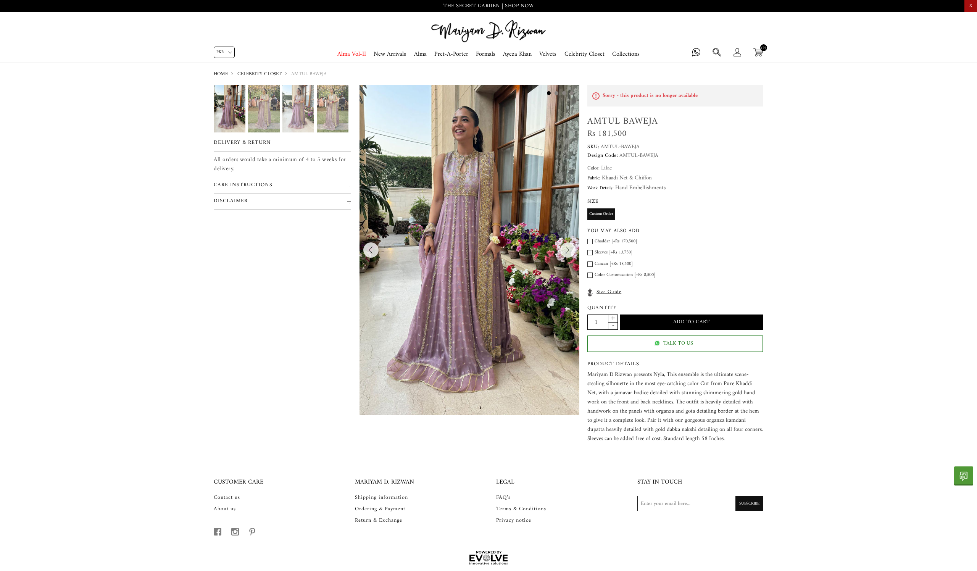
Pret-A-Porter (451, 54)
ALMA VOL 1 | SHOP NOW (489, 6)
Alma (420, 54)
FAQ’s (503, 498)
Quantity (602, 308)
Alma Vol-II (351, 54)
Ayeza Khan (517, 54)
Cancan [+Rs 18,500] (614, 264)
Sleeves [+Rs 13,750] (613, 252)
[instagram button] (235, 532)
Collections (626, 54)
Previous (371, 250)
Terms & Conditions (521, 509)
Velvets (547, 54)
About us (225, 509)
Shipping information (381, 498)
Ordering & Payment (380, 509)
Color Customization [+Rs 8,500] (625, 275)
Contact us (227, 498)
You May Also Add (613, 230)
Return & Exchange (378, 520)
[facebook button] (217, 532)
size (592, 201)
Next (568, 250)
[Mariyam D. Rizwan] (488, 31)
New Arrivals (390, 54)
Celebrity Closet (584, 54)
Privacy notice (513, 520)
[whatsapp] (963, 476)
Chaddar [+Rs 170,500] (616, 241)
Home (221, 73)
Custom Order (601, 214)
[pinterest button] (252, 532)
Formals (485, 54)
